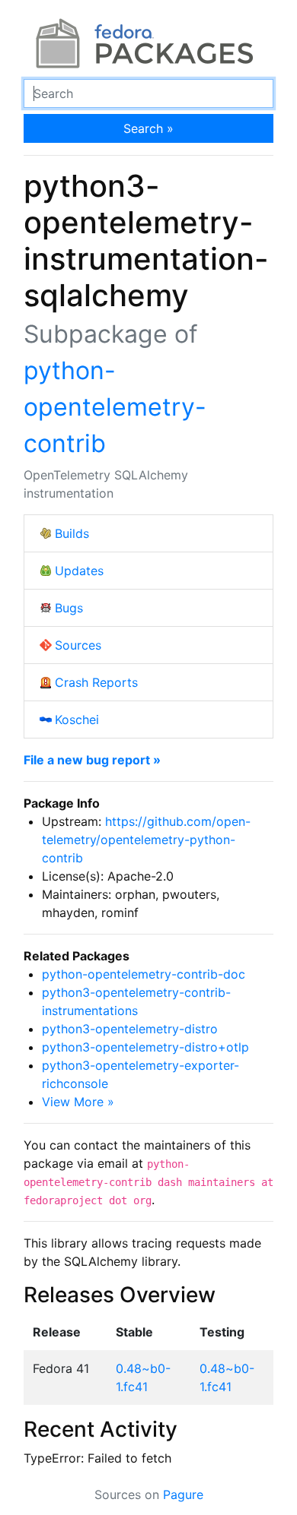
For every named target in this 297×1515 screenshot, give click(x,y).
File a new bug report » (92, 759)
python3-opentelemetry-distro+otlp (145, 1047)
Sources (78, 645)
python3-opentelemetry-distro (130, 1028)
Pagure (183, 1494)
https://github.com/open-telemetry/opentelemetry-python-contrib (146, 839)
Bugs (69, 607)
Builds (72, 533)
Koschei (77, 719)
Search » (148, 128)
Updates (79, 570)
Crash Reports (96, 682)
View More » (78, 1101)
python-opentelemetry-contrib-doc (143, 974)
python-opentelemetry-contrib (115, 407)
